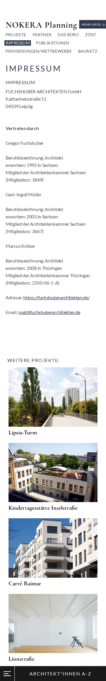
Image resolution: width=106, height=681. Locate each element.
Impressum (18, 42)
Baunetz (87, 51)
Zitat (90, 34)
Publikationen (52, 42)
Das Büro (68, 34)
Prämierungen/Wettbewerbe (39, 51)
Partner (42, 34)
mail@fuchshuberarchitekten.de (49, 312)
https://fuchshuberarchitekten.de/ (56, 297)
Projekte (16, 34)
